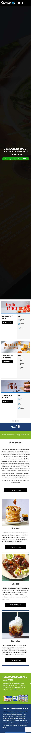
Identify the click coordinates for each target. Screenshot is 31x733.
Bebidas (15, 641)
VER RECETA (7, 322)
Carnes (15, 584)
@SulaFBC (15, 690)
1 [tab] (13, 421)
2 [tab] (15, 421)
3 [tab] (18, 421)
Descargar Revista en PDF (15, 159)
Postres (15, 528)
